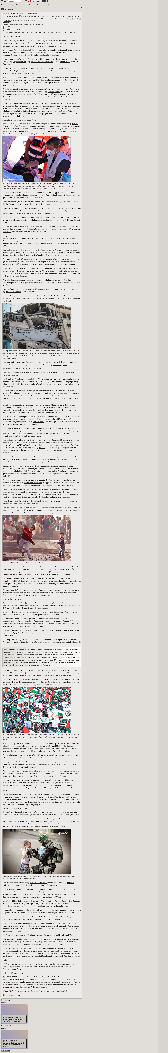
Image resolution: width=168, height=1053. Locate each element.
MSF (18, 30)
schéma (15, 896)
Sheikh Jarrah (35, 43)
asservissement (51, 18)
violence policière (43, 910)
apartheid (29, 24)
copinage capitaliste (59, 571)
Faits (7, 5)
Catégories (32, 5)
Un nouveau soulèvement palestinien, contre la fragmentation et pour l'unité (41, 16)
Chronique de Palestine (50, 991)
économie (7, 18)
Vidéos (56, 5)
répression (13, 18)
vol (74, 59)
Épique (26, 5)
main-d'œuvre (38, 421)
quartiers (73, 217)
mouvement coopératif (33, 482)
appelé (65, 440)
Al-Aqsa (11, 24)
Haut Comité (9, 384)
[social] (68, 19)
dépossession (27, 18)
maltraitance (65, 61)
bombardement (19, 20)
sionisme (11, 20)
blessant (71, 270)
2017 (22, 264)
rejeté (49, 192)
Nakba (25, 24)
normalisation (59, 94)
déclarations (17, 393)
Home (3, 5)
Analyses (12, 5)
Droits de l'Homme (41, 18)
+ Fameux (50, 5)
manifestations (29, 259)
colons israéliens (41, 24)
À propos (71, 5)
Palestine (9, 9)
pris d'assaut (49, 270)
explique (32, 804)
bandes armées (47, 252)
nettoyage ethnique (29, 20)
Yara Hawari (7, 22)
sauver (20, 108)
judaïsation (38, 133)
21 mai (30, 602)
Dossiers (39, 5)
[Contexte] (73, 19)
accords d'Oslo (18, 24)
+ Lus (44, 5)
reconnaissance (54, 91)
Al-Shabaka (21, 991)
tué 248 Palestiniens (13, 291)
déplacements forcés (48, 59)
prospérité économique (13, 571)
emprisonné (20, 891)
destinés (42, 447)
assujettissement (33, 510)
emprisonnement (19, 61)
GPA (34, 24)
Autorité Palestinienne (10, 30)
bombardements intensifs (48, 289)
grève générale (8, 28)
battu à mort (62, 901)
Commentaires (63, 5)
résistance (20, 18)
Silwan (70, 220)
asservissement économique (42, 61)
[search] (13, 1)
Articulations (19, 5)
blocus (33, 18)
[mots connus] (75, 19)
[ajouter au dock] (78, 19)
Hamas (6, 24)
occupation (6, 20)
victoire (35, 614)
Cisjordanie (7, 26)
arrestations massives (38, 882)
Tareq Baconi (44, 804)
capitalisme (59, 18)
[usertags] (70, 19)
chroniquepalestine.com (19, 13)
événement (34, 471)
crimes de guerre (60, 364)
